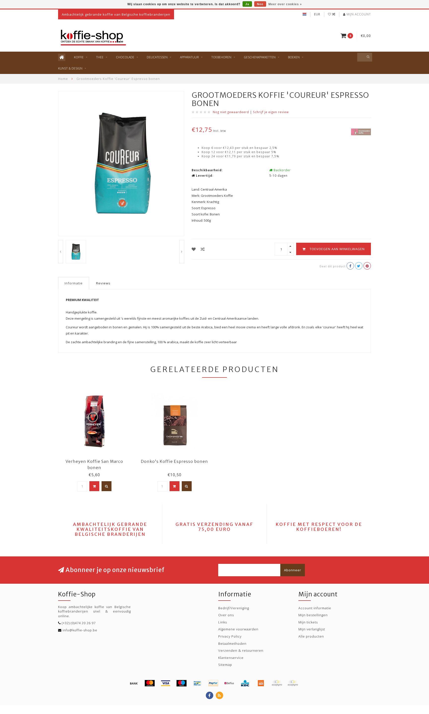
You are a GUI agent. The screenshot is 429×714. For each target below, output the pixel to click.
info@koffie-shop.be (80, 630)
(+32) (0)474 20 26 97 (79, 623)
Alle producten (311, 636)
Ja (247, 4)
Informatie (74, 283)
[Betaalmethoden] (134, 683)
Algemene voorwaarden (238, 629)
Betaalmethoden (232, 643)
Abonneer (292, 570)
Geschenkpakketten (260, 57)
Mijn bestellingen (313, 615)
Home (63, 78)
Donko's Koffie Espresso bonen (174, 461)
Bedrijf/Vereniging (233, 608)
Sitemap (225, 664)
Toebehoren (221, 57)
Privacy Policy (230, 636)
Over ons (226, 615)
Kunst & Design (70, 68)
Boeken (294, 57)
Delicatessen (157, 57)
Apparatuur (189, 57)
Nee (260, 4)
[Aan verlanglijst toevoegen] (194, 249)
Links (222, 622)
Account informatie (314, 608)
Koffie (79, 57)
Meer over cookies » (285, 4)
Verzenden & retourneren (240, 650)
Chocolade (125, 57)
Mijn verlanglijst (311, 629)
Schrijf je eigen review (271, 112)
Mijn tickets (308, 622)
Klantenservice (231, 657)
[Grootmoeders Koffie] (361, 131)
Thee (100, 57)
